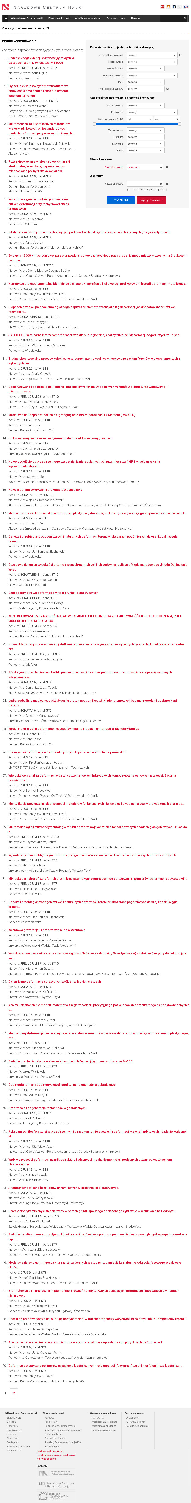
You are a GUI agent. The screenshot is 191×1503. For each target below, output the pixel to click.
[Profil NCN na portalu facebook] (173, 7)
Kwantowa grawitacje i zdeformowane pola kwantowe (46, 930)
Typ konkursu (115, 130)
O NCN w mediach (135, 1422)
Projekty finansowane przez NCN (25, 28)
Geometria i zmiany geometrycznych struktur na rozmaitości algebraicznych (62, 1084)
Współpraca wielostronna (104, 1422)
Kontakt (135, 18)
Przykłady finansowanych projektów (63, 1442)
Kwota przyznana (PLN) (110, 119)
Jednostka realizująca (111, 55)
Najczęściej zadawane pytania (60, 1426)
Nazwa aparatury (114, 183)
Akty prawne (13, 1438)
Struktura (11, 1434)
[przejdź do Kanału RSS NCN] (168, 7)
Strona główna (5, 18)
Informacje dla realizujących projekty (63, 1430)
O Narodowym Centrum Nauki (27, 18)
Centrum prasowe (116, 18)
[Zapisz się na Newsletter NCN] (179, 7)
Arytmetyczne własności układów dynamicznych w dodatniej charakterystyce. (63, 1188)
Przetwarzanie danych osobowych (56, 1455)
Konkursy (49, 1418)
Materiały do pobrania (137, 1426)
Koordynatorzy (14, 1430)
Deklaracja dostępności (50, 1451)
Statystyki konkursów (55, 1438)
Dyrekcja (11, 1422)
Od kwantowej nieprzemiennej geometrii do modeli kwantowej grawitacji (60, 438)
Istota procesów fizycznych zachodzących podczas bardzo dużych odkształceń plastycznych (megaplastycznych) (89, 232)
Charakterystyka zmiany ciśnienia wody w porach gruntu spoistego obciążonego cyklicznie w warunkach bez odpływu (91, 1211)
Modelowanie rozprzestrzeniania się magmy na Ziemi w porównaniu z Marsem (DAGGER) (71, 415)
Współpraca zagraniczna (88, 18)
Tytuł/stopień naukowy (110, 88)
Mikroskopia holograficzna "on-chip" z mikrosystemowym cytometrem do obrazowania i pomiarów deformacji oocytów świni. (97, 878)
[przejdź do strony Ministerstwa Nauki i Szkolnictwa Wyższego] (57, 1473)
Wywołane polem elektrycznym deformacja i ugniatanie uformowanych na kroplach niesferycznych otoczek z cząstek (92, 855)
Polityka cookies (46, 1458)
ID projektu (117, 112)
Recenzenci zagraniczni (104, 1430)
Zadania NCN (14, 1418)
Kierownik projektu (113, 75)
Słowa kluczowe (114, 167)
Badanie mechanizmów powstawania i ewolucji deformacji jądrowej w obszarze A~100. (70, 1061)
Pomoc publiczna (53, 1434)
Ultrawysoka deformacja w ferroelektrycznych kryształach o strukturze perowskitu (67, 752)
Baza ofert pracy (53, 1446)
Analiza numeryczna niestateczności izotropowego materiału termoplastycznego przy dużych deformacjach (85, 1342)
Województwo (115, 68)
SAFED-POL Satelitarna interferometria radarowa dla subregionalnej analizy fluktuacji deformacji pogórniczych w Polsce (93, 335)
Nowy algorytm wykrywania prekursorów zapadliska (45, 489)
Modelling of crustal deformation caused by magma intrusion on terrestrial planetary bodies (73, 729)
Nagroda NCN (14, 1450)
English (186, 7)
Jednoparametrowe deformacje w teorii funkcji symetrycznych (53, 593)
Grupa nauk (117, 143)
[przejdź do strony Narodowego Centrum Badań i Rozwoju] (57, 1485)
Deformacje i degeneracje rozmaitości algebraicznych (47, 1108)
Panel (120, 150)
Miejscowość (115, 61)
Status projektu (115, 105)
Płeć (120, 82)
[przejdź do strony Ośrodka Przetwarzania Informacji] (57, 1496)
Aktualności (132, 1418)
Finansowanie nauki (58, 18)
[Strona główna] (42, 7)
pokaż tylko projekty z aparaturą (150, 189)
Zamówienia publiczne (18, 1446)
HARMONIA (98, 1418)
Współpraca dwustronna (104, 1426)
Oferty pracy (13, 1442)
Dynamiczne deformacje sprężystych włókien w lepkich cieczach (54, 981)
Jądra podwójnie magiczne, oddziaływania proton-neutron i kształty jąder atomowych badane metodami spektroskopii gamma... (93, 703)
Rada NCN (12, 1426)
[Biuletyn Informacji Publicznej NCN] (162, 7)
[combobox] (146, 68)
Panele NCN (51, 1422)
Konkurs (118, 137)
